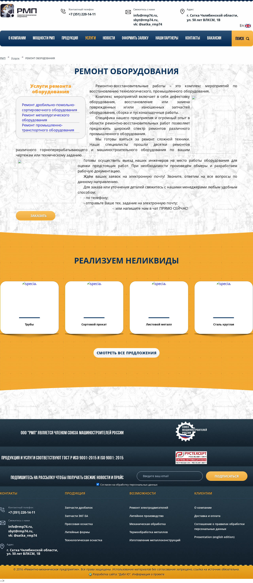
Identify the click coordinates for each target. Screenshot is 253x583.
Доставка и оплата (207, 516)
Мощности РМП (44, 38)
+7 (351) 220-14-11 (82, 14)
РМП (3, 58)
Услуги (90, 38)
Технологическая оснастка (83, 540)
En (242, 25)
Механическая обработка (147, 524)
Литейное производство (146, 516)
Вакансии (214, 38)
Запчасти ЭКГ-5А (76, 516)
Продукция (70, 38)
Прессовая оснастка (79, 524)
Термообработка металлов (148, 532)
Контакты (192, 38)
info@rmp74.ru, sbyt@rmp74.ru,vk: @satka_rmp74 (22, 531)
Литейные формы (77, 532)
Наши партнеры (167, 38)
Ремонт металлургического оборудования (45, 117)
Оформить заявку (135, 38)
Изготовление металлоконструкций (154, 540)
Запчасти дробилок (79, 507)
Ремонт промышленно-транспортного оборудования (48, 127)
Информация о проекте (148, 574)
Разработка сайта (105, 574)
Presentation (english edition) (214, 537)
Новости (109, 38)
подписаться (227, 476)
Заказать (38, 216)
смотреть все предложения (127, 352)
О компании (17, 38)
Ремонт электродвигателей (148, 507)
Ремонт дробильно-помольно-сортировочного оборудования (49, 107)
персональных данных (143, 484)
